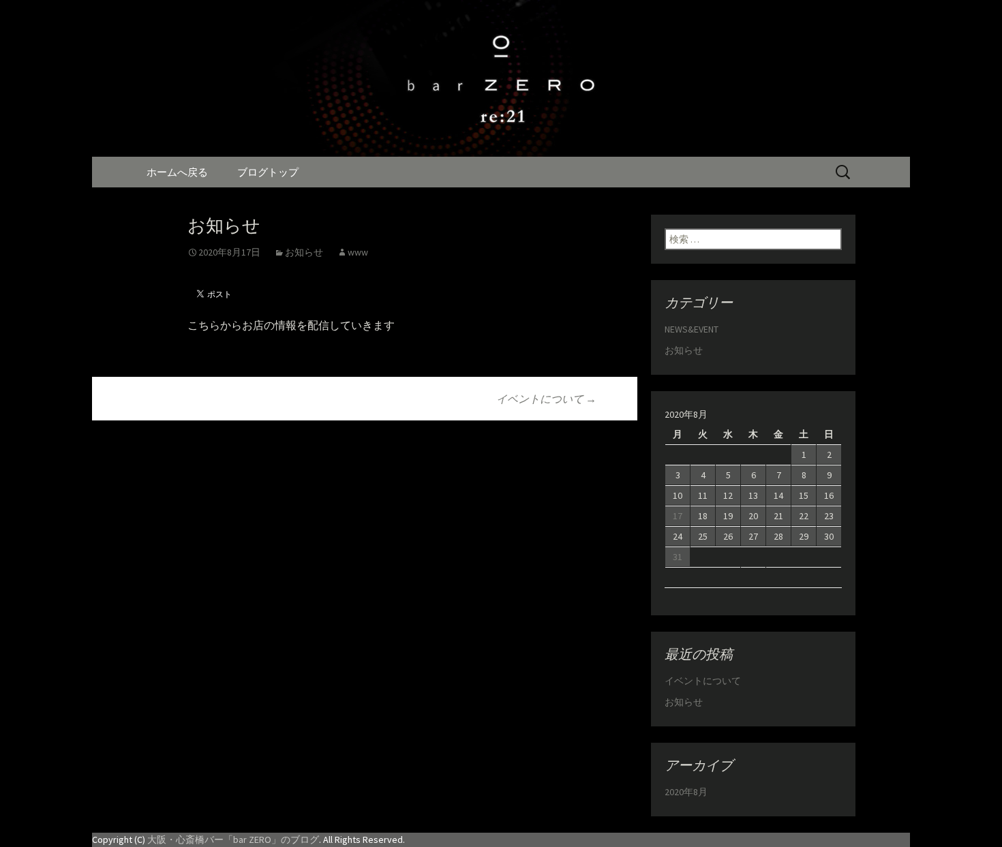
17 (677, 516)
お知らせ (304, 252)
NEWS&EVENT (691, 329)
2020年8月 (686, 792)
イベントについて (546, 398)
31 (677, 557)
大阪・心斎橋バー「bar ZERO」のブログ (233, 839)
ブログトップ (268, 172)
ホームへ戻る (177, 172)
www (358, 252)
